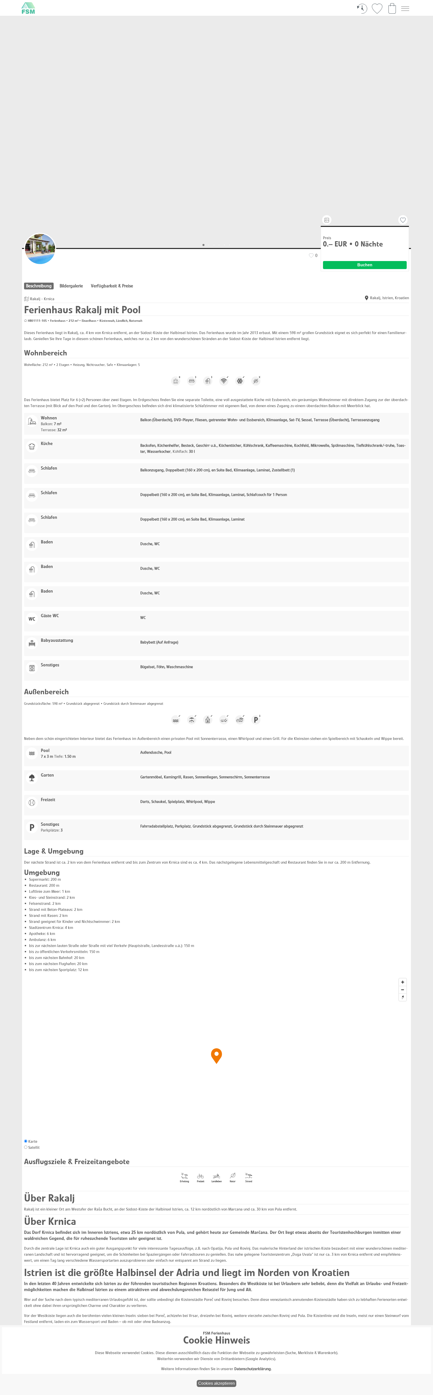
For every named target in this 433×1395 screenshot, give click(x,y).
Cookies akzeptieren (216, 1383)
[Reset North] (402, 997)
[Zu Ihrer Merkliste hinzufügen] (403, 220)
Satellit (34, 1147)
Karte (32, 1141)
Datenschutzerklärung (252, 1368)
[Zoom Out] (402, 989)
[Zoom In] (402, 982)
